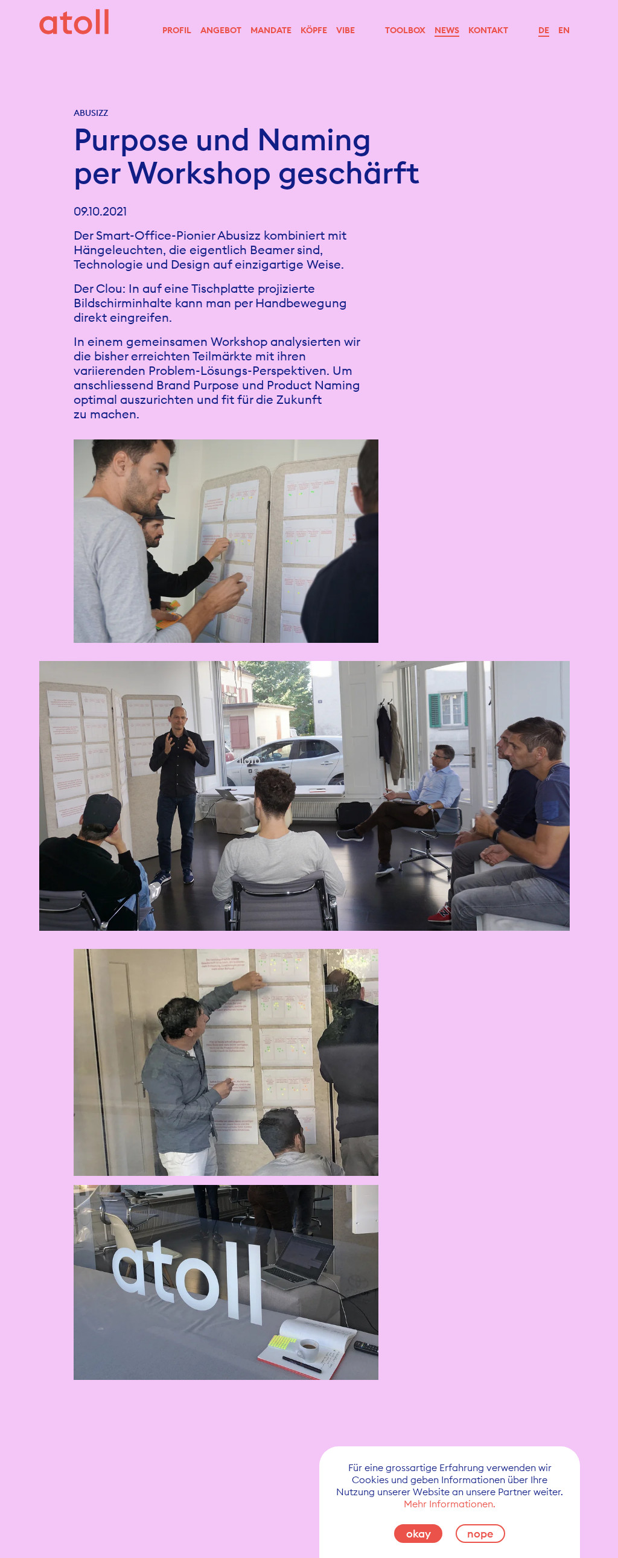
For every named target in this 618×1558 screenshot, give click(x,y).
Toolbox (405, 30)
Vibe (345, 30)
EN (564, 30)
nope (480, 1533)
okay (418, 1533)
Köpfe (314, 30)
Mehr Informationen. (449, 1504)
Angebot (220, 30)
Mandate (270, 30)
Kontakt (488, 30)
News (447, 30)
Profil (176, 30)
